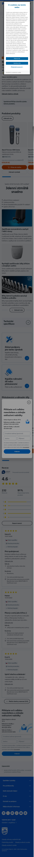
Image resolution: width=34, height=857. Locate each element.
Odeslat (16, 451)
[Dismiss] (28, 402)
